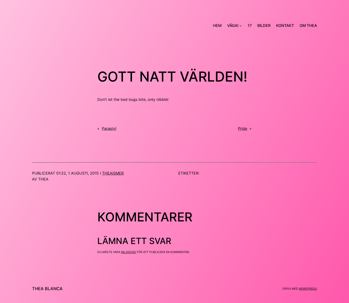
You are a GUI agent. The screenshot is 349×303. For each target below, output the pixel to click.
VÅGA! (233, 25)
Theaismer (113, 173)
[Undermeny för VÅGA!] (241, 25)
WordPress (308, 288)
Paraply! (109, 128)
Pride (242, 128)
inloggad (128, 252)
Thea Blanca (47, 288)
